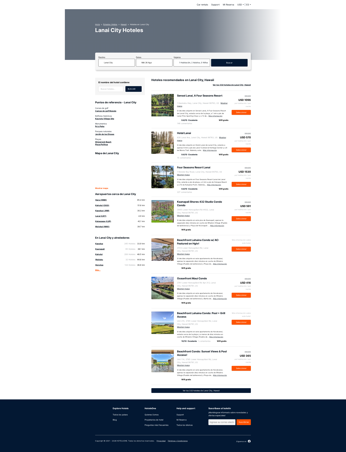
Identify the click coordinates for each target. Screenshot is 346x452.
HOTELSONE (122, 441)
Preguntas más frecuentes (156, 425)
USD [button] (239, 4)
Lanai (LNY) (100, 216)
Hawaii (124, 24)
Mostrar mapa (101, 188)
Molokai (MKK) (102, 226)
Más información (215, 116)
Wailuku (99, 259)
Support (215, 4)
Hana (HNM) (101, 200)
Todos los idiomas (185, 425)
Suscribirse (244, 422)
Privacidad (161, 441)
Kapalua (99, 243)
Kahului (99, 254)
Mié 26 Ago (147, 62)
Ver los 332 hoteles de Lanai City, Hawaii (232, 85)
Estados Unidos (110, 24)
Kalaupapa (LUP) (103, 221)
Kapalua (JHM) (102, 210)
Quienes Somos (152, 414)
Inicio (97, 24)
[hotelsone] (112, 4)
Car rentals (202, 4)
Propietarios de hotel (154, 420)
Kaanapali (100, 249)
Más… (98, 270)
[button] (248, 4)
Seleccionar (241, 112)
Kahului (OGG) (102, 205)
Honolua (99, 265)
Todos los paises (120, 414)
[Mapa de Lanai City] (120, 171)
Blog (115, 420)
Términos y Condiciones (178, 441)
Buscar (229, 63)
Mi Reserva (228, 4)
